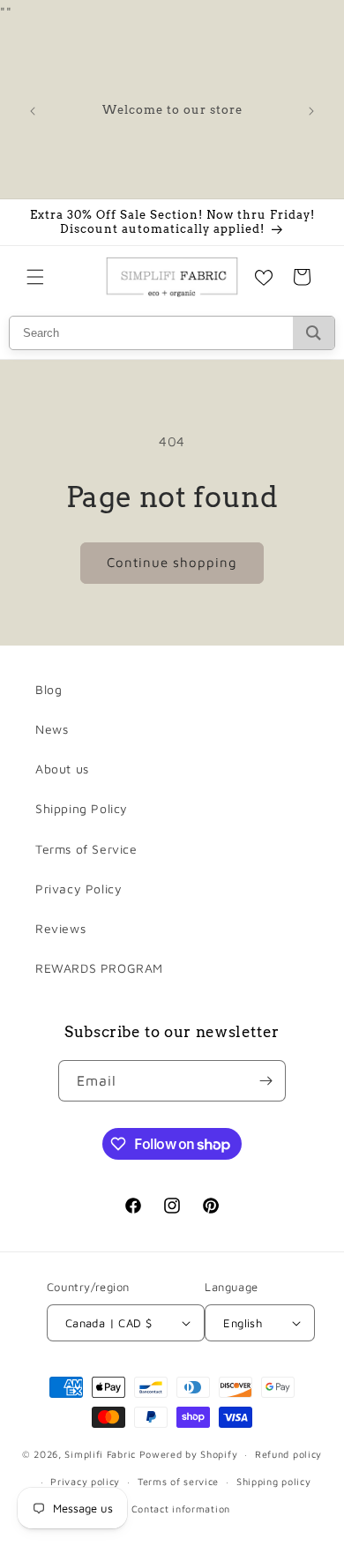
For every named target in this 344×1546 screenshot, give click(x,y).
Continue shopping (172, 562)
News (51, 728)
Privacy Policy (78, 888)
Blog (48, 689)
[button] (35, 277)
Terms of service (178, 1481)
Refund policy (288, 1454)
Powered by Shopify (188, 1454)
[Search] (313, 333)
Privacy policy (85, 1481)
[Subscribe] (265, 1081)
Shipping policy (273, 1481)
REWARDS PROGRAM (99, 967)
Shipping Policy (81, 808)
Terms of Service (86, 848)
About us (62, 768)
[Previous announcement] (32, 111)
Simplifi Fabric (100, 1454)
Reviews (60, 928)
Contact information (180, 1508)
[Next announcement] (311, 111)
